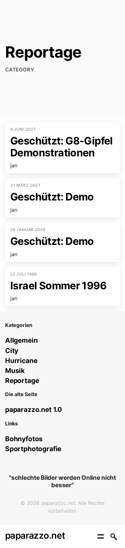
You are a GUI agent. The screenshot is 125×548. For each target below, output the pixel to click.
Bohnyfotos (24, 439)
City (11, 351)
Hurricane (21, 361)
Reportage (22, 380)
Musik (15, 371)
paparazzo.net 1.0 (33, 409)
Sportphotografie (33, 449)
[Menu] (100, 536)
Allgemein (21, 340)
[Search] (113, 536)
